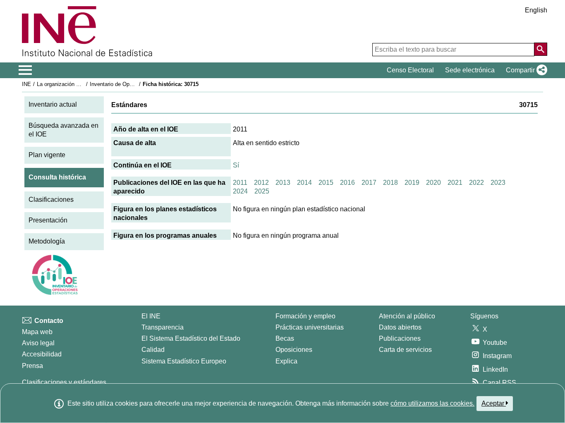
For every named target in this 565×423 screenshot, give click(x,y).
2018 (390, 182)
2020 (433, 182)
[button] (525, 70)
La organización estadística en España (83, 84)
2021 (455, 182)
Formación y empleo (305, 316)
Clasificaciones (51, 199)
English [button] (536, 10)
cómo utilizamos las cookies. (432, 403)
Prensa (32, 365)
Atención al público (407, 316)
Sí (236, 165)
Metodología (47, 241)
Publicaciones (400, 338)
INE (26, 84)
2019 (412, 182)
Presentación (48, 220)
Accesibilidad (42, 354)
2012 (261, 182)
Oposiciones (293, 349)
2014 (304, 182)
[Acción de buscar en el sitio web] (540, 49)
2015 (325, 182)
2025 (261, 191)
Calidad (153, 349)
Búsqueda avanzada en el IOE (63, 130)
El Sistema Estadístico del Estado (190, 338)
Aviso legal (38, 343)
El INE (150, 316)
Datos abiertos (400, 327)
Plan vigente (47, 154)
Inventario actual (53, 104)
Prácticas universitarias (309, 327)
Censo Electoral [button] (410, 70)
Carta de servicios (405, 349)
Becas (284, 338)
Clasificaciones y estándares (64, 382)
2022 (476, 182)
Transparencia (162, 327)
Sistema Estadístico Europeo (183, 361)
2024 (240, 191)
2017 (369, 182)
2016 (347, 182)
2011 (240, 182)
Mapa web (37, 331)
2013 (282, 182)
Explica (286, 361)
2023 (498, 182)
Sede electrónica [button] (470, 70)
